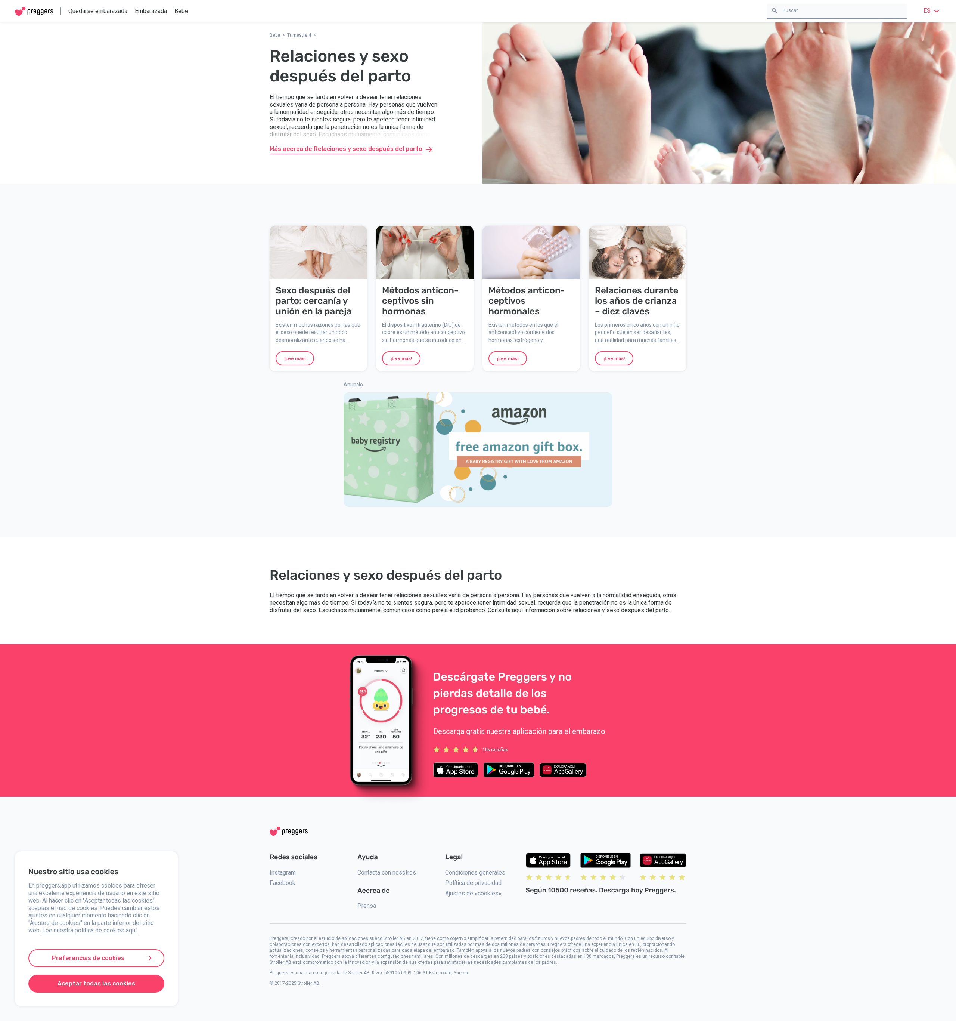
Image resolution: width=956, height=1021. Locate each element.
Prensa (366, 905)
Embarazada (151, 11)
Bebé (181, 11)
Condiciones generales (475, 872)
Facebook (282, 882)
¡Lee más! (294, 358)
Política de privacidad (473, 882)
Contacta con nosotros (386, 872)
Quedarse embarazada (97, 11)
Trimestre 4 (299, 35)
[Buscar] (774, 9)
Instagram (283, 872)
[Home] (34, 11)
